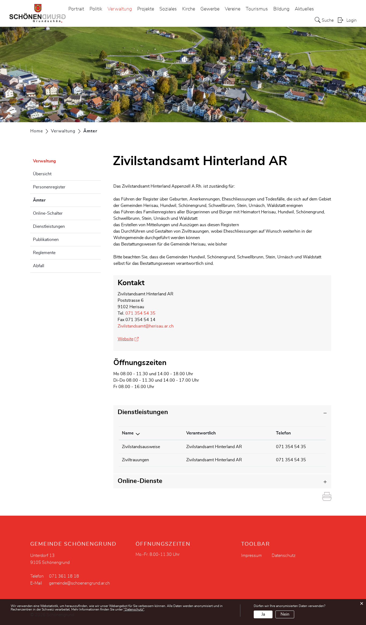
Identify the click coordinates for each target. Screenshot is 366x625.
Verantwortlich (201, 433)
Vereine (232, 9)
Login (351, 20)
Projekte (145, 9)
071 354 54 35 (140, 313)
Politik (95, 9)
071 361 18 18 (64, 576)
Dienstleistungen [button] (143, 412)
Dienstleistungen (49, 226)
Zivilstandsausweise (141, 447)
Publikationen (46, 239)
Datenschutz (284, 555)
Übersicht (42, 174)
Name (128, 433)
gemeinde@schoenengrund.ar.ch (79, 583)
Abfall (38, 266)
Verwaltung (119, 9)
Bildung (281, 9)
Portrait (76, 9)
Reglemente (44, 253)
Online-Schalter (48, 213)
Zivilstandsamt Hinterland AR (214, 447)
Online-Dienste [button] (140, 481)
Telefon (283, 433)
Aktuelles (304, 9)
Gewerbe (209, 9)
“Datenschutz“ (134, 609)
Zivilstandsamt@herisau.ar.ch (146, 326)
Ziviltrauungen (135, 460)
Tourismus (257, 9)
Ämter (52, 200)
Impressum (251, 555)
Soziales (168, 9)
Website (128, 339)
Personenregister (49, 187)
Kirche (188, 9)
